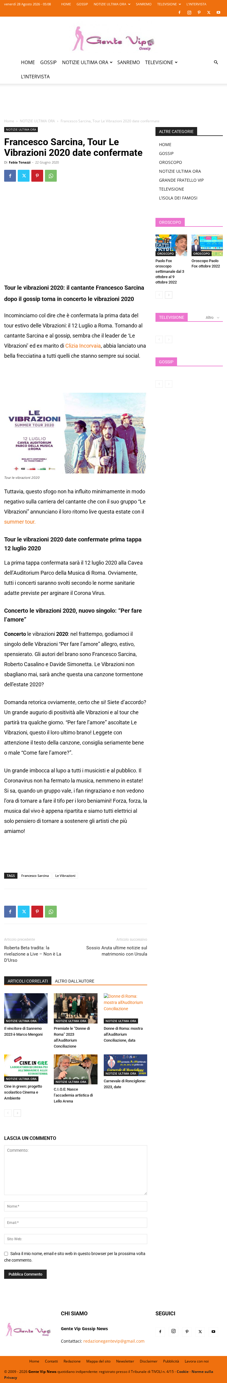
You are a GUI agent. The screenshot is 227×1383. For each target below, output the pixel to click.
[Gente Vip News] (113, 36)
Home (9, 120)
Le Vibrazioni (65, 875)
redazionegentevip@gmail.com (114, 1341)
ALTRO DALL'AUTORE (74, 981)
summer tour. (20, 522)
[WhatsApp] (51, 176)
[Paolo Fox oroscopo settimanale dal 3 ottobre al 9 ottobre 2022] (171, 245)
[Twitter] (208, 12)
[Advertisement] (113, 104)
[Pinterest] (198, 12)
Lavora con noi (197, 1361)
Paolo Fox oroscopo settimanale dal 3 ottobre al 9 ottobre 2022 (169, 271)
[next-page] (17, 1113)
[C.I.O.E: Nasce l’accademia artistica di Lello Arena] (75, 1069)
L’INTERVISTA (196, 4)
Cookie (183, 1371)
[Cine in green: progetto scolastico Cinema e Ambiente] (26, 1067)
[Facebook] (179, 12)
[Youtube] (218, 12)
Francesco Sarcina (35, 875)
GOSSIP (82, 4)
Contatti (51, 1361)
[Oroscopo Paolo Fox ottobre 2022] (207, 245)
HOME (66, 4)
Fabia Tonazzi (19, 162)
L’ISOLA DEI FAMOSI (178, 198)
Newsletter (125, 1361)
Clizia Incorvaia (83, 346)
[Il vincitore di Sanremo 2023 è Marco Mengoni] (26, 1008)
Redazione (72, 1361)
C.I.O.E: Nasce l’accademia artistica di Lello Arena (73, 1095)
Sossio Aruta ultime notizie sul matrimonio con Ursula (116, 951)
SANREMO (144, 4)
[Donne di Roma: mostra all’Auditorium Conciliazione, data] (125, 1008)
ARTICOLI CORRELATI (28, 981)
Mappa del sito (98, 1361)
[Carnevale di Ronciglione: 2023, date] (125, 1065)
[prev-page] (8, 1113)
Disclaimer (149, 1361)
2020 (127, 298)
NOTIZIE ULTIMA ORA (110, 4)
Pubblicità (171, 1361)
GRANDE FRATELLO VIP (181, 180)
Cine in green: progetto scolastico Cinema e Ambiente (23, 1092)
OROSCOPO (170, 162)
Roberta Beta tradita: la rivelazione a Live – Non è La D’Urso (32, 954)
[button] (216, 62)
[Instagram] (189, 12)
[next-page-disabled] (168, 339)
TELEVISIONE (167, 4)
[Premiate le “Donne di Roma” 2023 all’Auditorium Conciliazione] (75, 1008)
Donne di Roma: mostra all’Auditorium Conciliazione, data (123, 1034)
